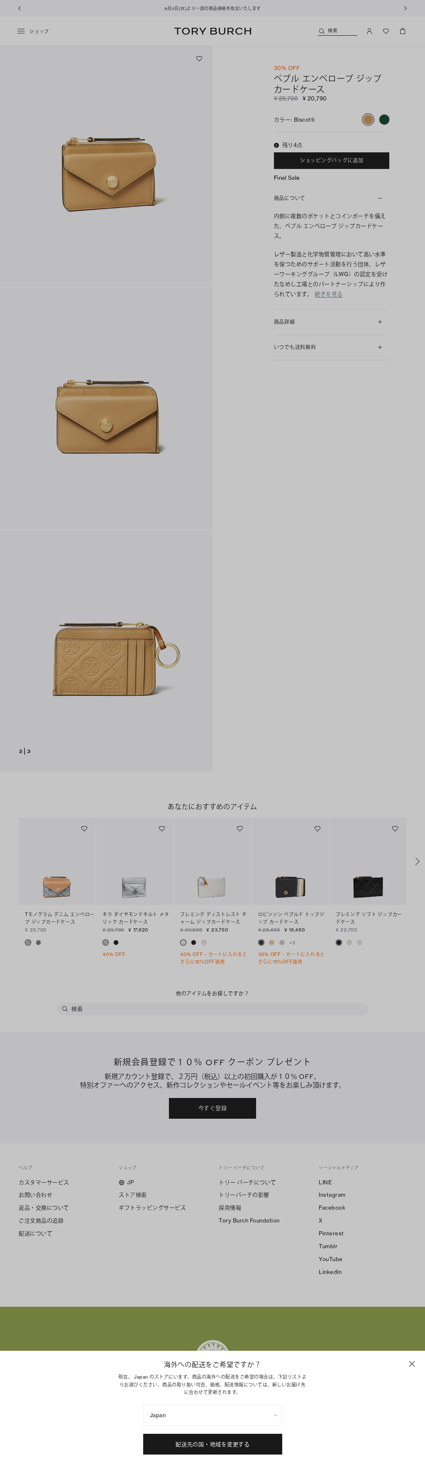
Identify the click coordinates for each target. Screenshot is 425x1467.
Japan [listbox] (158, 1415)
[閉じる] (412, 1364)
